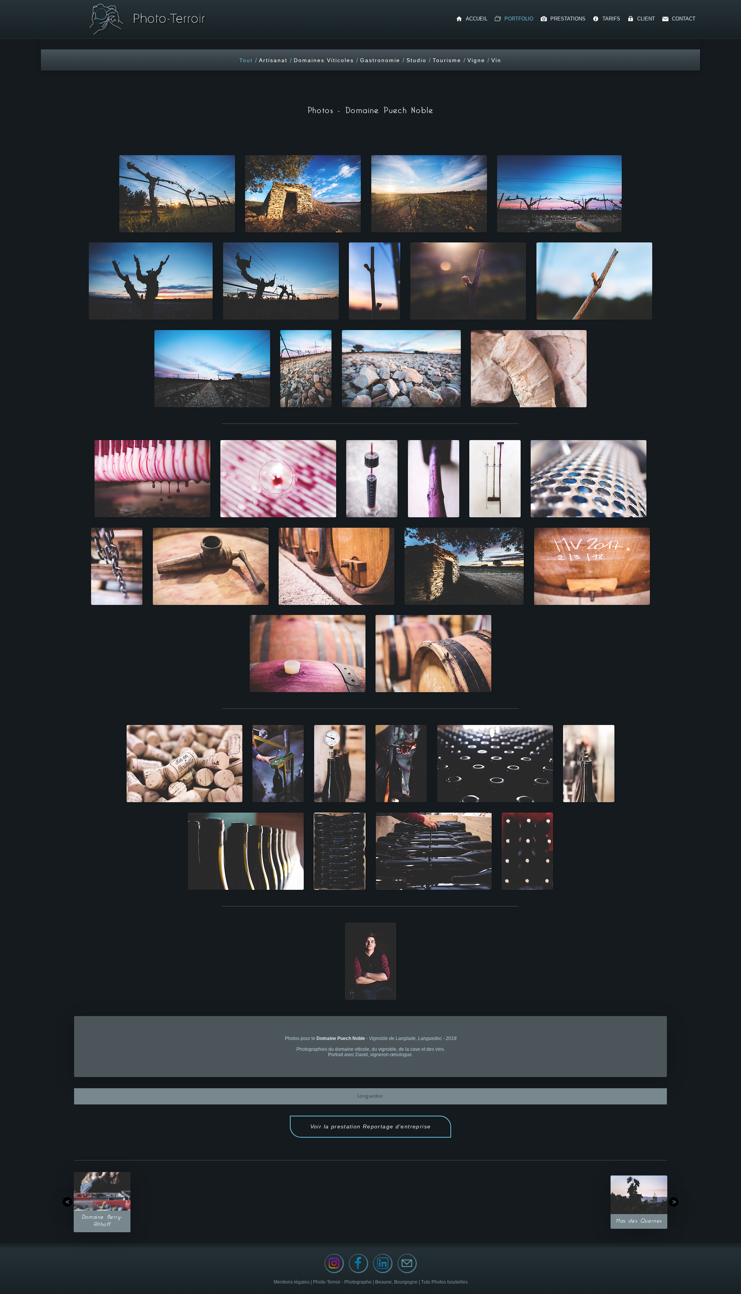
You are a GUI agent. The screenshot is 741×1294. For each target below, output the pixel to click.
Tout (246, 60)
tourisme (447, 60)
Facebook (358, 1263)
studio (416, 60)
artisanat (273, 60)
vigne (476, 60)
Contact (407, 1263)
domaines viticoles (324, 60)
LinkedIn (382, 1263)
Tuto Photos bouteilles (444, 1282)
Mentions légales (292, 1282)
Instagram (334, 1263)
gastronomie (380, 60)
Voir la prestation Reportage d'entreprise (370, 1127)
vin (496, 60)
